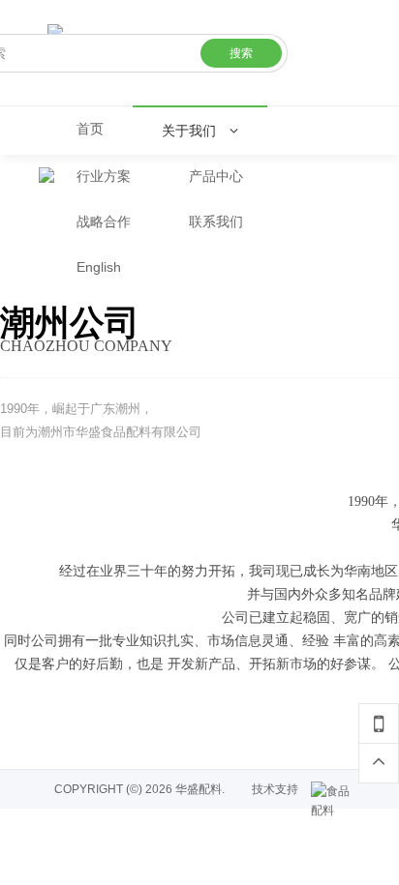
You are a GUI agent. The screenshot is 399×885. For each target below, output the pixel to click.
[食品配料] (335, 791)
